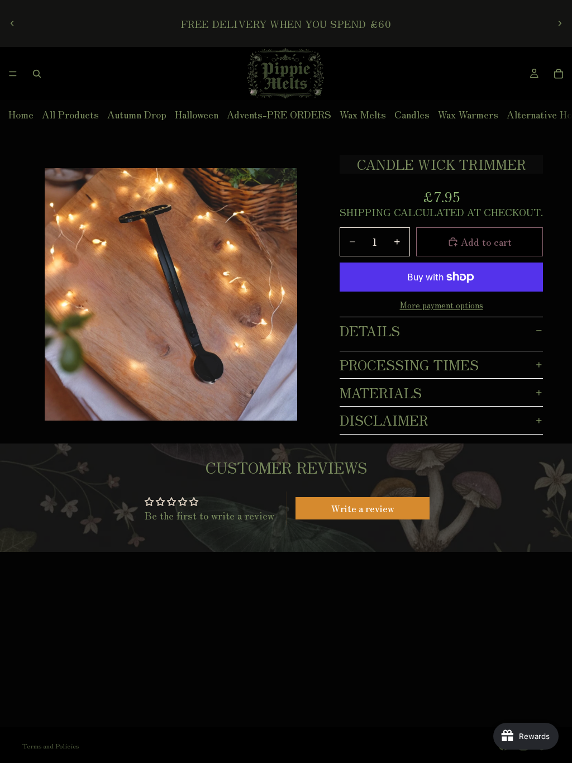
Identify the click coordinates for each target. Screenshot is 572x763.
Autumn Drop (136, 114)
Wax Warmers (468, 114)
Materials (381, 392)
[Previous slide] (12, 23)
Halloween (196, 114)
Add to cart (486, 241)
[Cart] (558, 73)
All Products (70, 114)
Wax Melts (363, 114)
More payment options (441, 305)
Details (370, 330)
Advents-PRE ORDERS (279, 114)
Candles (412, 114)
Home (21, 114)
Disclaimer (384, 420)
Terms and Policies (50, 745)
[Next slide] (559, 23)
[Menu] (13, 74)
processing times (409, 364)
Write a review (362, 508)
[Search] (37, 73)
